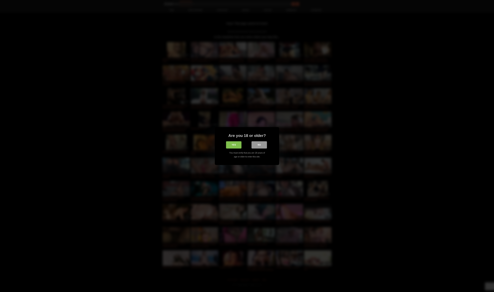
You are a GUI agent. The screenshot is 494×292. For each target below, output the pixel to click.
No (259, 145)
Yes (234, 145)
